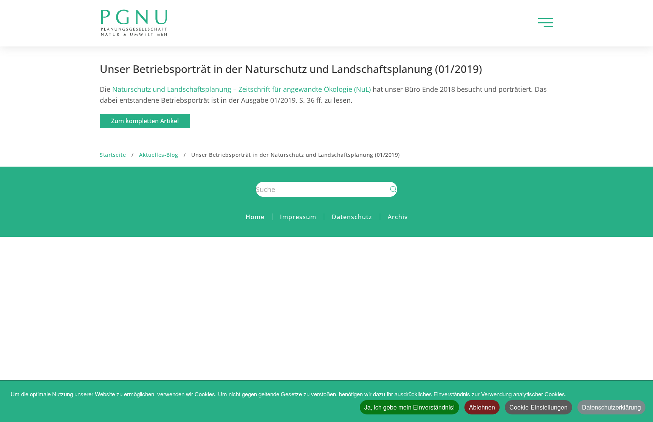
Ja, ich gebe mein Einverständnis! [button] (409, 407)
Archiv (398, 217)
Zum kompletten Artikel (145, 121)
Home (255, 217)
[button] (545, 22)
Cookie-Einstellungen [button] (538, 407)
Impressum (298, 217)
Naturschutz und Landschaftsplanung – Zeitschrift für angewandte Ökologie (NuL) (241, 89)
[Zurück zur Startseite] (134, 22)
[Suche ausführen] (393, 189)
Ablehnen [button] (482, 407)
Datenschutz (352, 217)
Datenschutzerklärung (611, 407)
